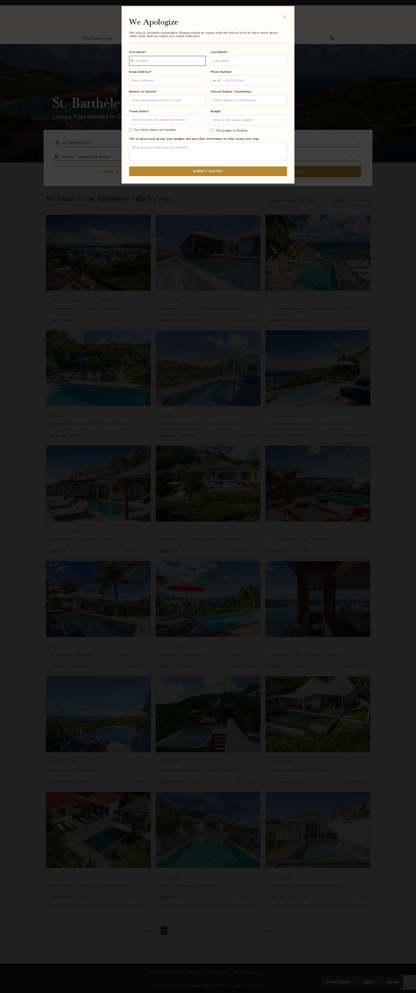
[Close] (285, 16)
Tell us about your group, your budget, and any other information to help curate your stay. (194, 138)
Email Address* (140, 71)
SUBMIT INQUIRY (208, 171)
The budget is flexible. (231, 130)
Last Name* (219, 52)
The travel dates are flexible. (155, 130)
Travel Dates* (139, 111)
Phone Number (221, 71)
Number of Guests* (143, 91)
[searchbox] (249, 100)
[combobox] (249, 100)
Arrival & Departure (151, 119)
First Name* (137, 52)
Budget (216, 111)
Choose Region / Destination (231, 91)
